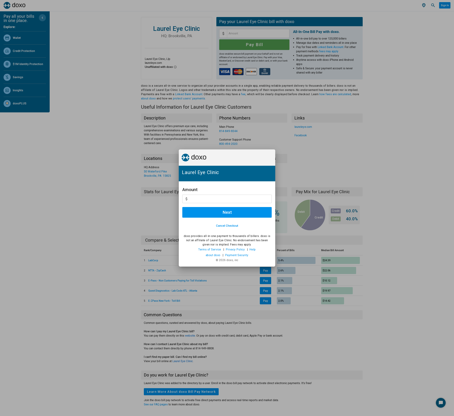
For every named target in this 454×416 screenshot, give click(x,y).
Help (252, 249)
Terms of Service (209, 249)
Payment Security (236, 255)
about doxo (213, 255)
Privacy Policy (235, 249)
